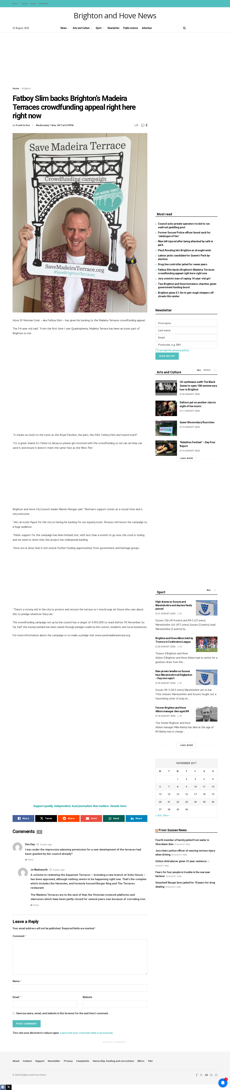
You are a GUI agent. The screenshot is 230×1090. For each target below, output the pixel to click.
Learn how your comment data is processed (86, 1032)
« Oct (159, 815)
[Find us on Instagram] (216, 28)
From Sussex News (173, 830)
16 (186, 794)
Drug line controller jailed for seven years (182, 264)
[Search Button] (184, 28)
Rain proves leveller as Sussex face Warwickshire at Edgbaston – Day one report (173, 675)
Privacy (68, 1061)
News (64, 28)
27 (160, 809)
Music (207, 370)
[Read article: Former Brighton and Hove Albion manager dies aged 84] (206, 714)
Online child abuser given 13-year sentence (180, 861)
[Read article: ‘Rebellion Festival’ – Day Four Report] (166, 448)
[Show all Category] (214, 370)
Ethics (140, 1061)
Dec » (166, 815)
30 (186, 809)
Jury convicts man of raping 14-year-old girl (184, 278)
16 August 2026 (190, 427)
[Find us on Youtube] (204, 28)
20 (160, 802)
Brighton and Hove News (115, 15)
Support (33, 3)
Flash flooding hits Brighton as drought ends (184, 250)
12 (213, 786)
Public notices (130, 28)
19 (213, 794)
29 (177, 809)
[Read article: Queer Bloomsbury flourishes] (166, 428)
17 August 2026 (190, 411)
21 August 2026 (166, 613)
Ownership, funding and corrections (113, 1061)
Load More (186, 458)
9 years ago (46, 844)
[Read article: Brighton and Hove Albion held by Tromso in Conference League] (206, 644)
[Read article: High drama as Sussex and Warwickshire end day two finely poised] (206, 608)
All (199, 370)
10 (195, 786)
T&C (150, 1061)
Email (17, 997)
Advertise (147, 28)
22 (177, 802)
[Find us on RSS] (210, 28)
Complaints (82, 1061)
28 (169, 809)
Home (16, 88)
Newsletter (43, 3)
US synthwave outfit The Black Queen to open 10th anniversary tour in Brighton (198, 386)
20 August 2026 (190, 394)
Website (87, 997)
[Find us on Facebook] (191, 28)
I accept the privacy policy (173, 350)
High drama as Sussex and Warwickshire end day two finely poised (173, 605)
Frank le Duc (23, 125)
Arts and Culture (81, 28)
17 (195, 794)
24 (195, 802)
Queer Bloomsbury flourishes (197, 422)
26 (213, 802)
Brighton (26, 88)
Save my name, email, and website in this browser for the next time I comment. (62, 1013)
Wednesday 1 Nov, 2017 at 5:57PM (54, 125)
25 (204, 802)
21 (169, 802)
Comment (20, 936)
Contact (24, 3)
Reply (30, 860)
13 (160, 794)
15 (177, 794)
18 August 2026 (166, 716)
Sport (99, 28)
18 (204, 794)
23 (186, 802)
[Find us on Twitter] (197, 28)
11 (204, 786)
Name (17, 981)
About (15, 3)
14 (169, 794)
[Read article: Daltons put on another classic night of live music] (166, 408)
